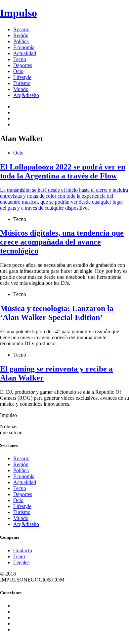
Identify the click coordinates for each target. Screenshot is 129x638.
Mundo (20, 89)
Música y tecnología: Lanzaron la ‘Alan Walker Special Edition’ (56, 313)
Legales (21, 562)
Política (21, 41)
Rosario (21, 29)
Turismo (21, 83)
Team (19, 556)
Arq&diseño (26, 95)
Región (20, 35)
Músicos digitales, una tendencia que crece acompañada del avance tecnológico (62, 242)
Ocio (18, 71)
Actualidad (24, 53)
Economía (23, 47)
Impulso (18, 13)
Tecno (19, 59)
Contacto (22, 550)
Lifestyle (22, 77)
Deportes (22, 65)
